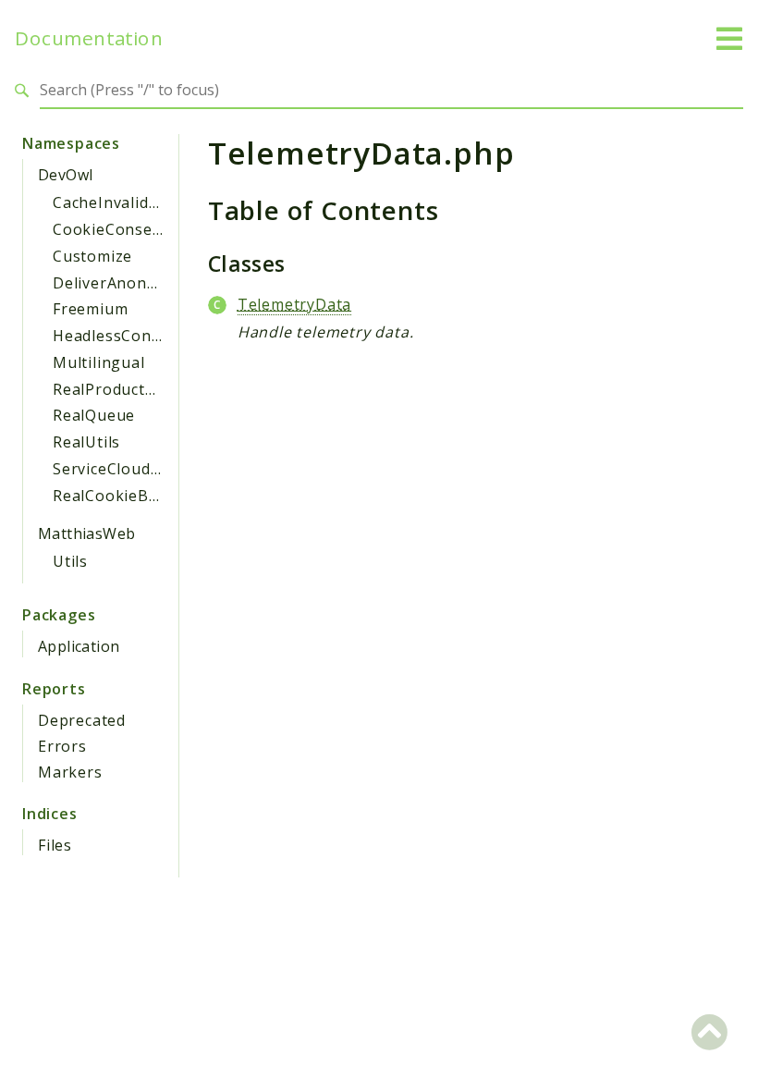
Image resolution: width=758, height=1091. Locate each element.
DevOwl (65, 175)
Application (78, 646)
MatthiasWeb (86, 533)
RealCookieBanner (123, 495)
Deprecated (82, 720)
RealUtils (86, 442)
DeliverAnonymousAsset (145, 283)
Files (55, 845)
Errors (62, 746)
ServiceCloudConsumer (140, 469)
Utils (70, 561)
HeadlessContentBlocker (147, 335)
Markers (70, 772)
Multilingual (99, 362)
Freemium (90, 309)
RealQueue (94, 415)
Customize (92, 256)
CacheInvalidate (113, 202)
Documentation (89, 38)
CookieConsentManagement (161, 229)
